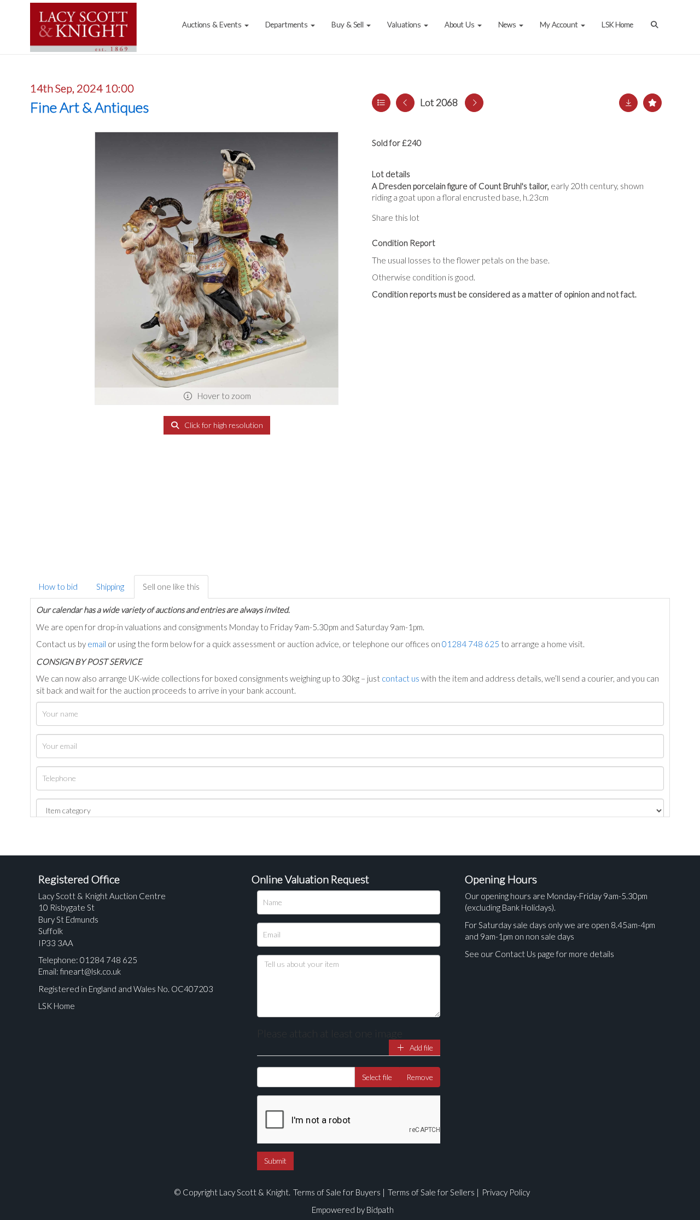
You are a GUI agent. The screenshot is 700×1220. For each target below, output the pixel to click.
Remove (419, 1077)
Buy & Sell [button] (348, 24)
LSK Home (617, 24)
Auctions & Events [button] (212, 24)
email (97, 644)
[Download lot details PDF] (628, 102)
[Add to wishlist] (652, 102)
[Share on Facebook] (437, 217)
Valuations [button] (405, 24)
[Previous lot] (405, 102)
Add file (420, 1047)
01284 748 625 (470, 644)
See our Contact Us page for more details (539, 954)
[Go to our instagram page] (481, 217)
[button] (655, 19)
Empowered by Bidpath (353, 1210)
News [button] (508, 24)
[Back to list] (381, 102)
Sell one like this (171, 586)
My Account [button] (560, 24)
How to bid (58, 586)
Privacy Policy (506, 1192)
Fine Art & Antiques (89, 107)
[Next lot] (474, 102)
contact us (400, 678)
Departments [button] (287, 24)
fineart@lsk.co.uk (90, 971)
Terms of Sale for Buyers (337, 1192)
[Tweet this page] (459, 217)
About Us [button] (460, 24)
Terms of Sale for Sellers (431, 1192)
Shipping (110, 586)
